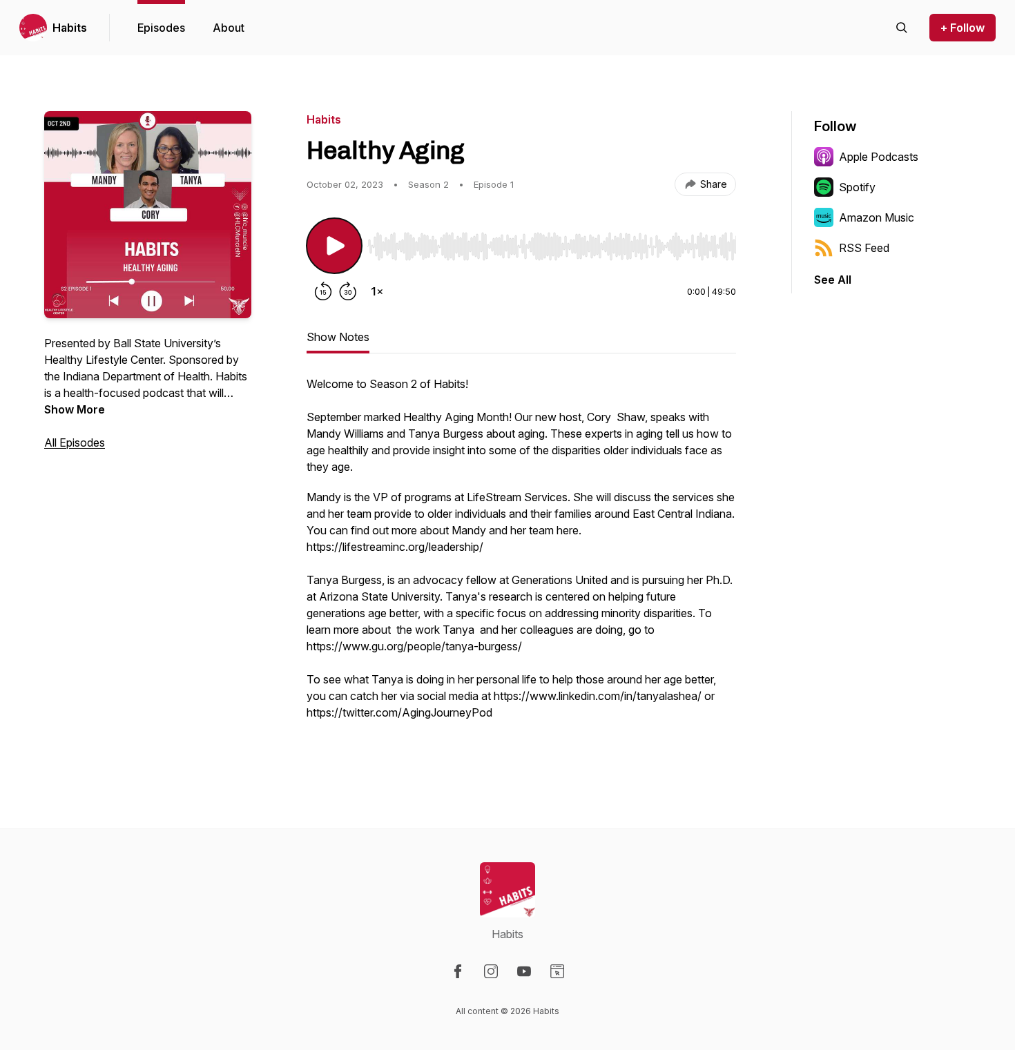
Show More (74, 409)
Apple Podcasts (878, 157)
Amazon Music (876, 217)
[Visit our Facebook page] (458, 971)
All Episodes (74, 442)
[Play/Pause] (334, 245)
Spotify (857, 187)
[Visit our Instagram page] (491, 971)
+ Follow (962, 28)
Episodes (161, 28)
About (228, 28)
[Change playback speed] (377, 291)
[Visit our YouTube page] (524, 971)
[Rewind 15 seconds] (323, 291)
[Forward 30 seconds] (348, 291)
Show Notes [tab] (338, 337)
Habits (69, 28)
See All (832, 279)
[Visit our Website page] (557, 971)
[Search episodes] (901, 27)
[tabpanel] (521, 563)
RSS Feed (864, 248)
